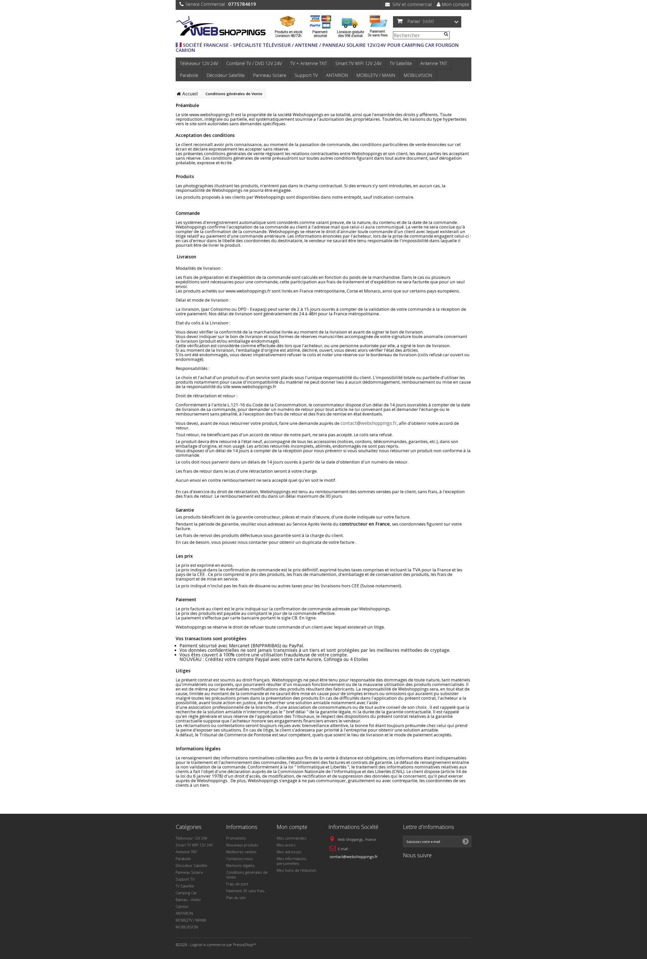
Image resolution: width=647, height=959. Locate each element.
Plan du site (236, 897)
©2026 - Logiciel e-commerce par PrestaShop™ (216, 944)
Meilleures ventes (241, 851)
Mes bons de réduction (296, 870)
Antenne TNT (433, 63)
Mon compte (455, 4)
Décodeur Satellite (225, 75)
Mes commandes (291, 838)
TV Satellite (401, 63)
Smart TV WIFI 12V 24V (358, 63)
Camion (182, 906)
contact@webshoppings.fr (368, 423)
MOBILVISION (418, 75)
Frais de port (237, 883)
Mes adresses (289, 851)
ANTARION (337, 75)
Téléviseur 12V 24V (199, 63)
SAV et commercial (411, 4)
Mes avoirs (286, 844)
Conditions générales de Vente (247, 875)
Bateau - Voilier (188, 899)
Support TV (306, 75)
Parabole (189, 75)
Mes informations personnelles (291, 861)
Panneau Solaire (269, 75)
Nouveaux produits (242, 844)
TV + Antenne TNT (308, 63)
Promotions (236, 838)
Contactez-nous (239, 858)
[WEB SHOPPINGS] (222, 27)
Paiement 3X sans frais (245, 890)
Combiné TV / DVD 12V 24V (254, 63)
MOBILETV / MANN (375, 75)
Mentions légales (240, 865)
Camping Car (186, 892)
